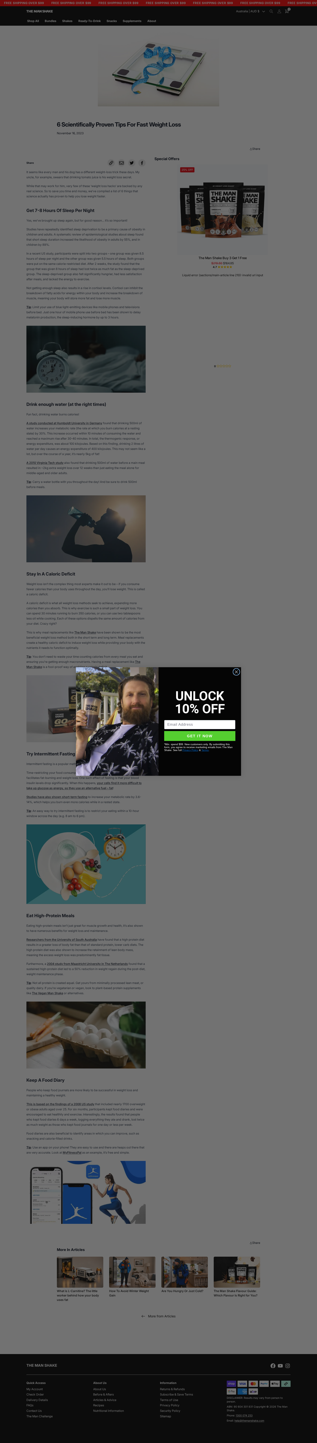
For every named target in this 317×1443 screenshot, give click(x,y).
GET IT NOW (200, 736)
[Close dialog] (236, 672)
